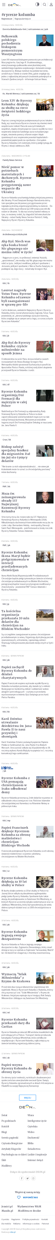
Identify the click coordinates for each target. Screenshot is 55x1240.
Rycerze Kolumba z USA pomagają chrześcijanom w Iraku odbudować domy (15, 785)
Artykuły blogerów (11, 1149)
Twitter (27, 1178)
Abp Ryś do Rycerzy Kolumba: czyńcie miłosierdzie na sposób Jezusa (15, 348)
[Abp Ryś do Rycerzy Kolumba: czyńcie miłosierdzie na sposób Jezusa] (45, 347)
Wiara (31, 1115)
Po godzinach (8, 1120)
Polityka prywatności (30, 1219)
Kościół (19, 25)
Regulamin (15, 1219)
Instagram (33, 1178)
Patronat (45, 1223)
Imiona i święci (35, 1160)
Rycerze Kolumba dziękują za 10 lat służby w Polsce (14, 881)
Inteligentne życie (37, 1120)
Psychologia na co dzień (14, 1154)
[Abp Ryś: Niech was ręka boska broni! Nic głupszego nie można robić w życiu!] (45, 245)
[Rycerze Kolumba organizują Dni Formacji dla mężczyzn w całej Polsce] (45, 395)
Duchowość (17, 230)
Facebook (21, 1178)
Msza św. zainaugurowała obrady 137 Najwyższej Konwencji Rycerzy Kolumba (15, 502)
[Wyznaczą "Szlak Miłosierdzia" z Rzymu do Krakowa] (45, 978)
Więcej (27, 1097)
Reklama (16, 1223)
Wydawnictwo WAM (29, 1206)
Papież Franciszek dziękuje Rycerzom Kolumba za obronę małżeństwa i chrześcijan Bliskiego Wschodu (15, 836)
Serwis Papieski (17, 656)
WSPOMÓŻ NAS (30, 1197)
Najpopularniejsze (23, 18)
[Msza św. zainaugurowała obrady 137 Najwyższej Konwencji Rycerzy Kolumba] (45, 497)
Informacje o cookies (31, 1223)
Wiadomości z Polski (21, 156)
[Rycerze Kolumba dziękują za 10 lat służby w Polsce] (45, 882)
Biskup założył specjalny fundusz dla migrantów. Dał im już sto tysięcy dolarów (15, 454)
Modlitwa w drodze (29, 1210)
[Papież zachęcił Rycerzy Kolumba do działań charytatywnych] (45, 671)
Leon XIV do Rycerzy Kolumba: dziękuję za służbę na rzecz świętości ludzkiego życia (16, 108)
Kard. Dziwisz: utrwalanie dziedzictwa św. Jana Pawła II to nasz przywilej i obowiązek (16, 727)
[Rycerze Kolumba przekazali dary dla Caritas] (45, 1023)
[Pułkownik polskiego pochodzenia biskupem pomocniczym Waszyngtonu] (45, 40)
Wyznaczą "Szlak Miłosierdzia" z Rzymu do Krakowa (15, 977)
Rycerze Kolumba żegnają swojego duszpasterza (14, 935)
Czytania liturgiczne (11, 1143)
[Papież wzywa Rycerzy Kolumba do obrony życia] (45, 1069)
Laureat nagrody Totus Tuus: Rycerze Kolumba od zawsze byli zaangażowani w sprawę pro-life (16, 297)
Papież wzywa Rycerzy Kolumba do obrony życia (16, 1068)
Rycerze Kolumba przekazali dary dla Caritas (15, 1023)
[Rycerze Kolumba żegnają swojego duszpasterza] (45, 936)
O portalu (5, 1219)
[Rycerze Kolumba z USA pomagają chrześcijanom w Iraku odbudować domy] (45, 782)
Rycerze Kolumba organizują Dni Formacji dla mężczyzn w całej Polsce (14, 398)
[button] (37, 4)
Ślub (3, 1160)
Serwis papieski (9, 1137)
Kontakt (45, 1219)
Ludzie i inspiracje (37, 1154)
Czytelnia (32, 1126)
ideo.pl (13, 1232)
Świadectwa (34, 1149)
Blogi (4, 1132)
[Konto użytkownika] (51, 4)
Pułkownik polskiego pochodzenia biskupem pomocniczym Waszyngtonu (11, 45)
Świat (4, 1115)
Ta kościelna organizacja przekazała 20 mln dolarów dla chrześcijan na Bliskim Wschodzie (15, 620)
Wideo (31, 1132)
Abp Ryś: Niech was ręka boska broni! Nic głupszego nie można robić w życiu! (17, 247)
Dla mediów (6, 1223)
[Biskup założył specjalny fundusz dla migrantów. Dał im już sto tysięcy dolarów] (45, 451)
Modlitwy (6, 1165)
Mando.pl (7, 1210)
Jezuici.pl (7, 1206)
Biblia (30, 1143)
